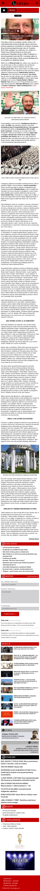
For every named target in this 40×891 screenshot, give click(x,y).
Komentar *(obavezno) (8, 589)
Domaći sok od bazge (9, 810)
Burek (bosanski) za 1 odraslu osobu (14, 813)
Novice (12, 10)
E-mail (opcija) (5, 605)
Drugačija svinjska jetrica (10, 815)
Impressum (7, 878)
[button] (3, 3)
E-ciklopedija (11, 820)
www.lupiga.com (15, 888)
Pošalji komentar (9, 614)
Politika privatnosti (10, 885)
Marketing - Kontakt (10, 883)
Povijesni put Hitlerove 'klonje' (12, 824)
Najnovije (6, 644)
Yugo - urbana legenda (10, 826)
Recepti (7, 806)
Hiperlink (8, 757)
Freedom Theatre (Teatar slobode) (13, 828)
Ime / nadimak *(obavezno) (9, 582)
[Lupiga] (20, 3)
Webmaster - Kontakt (10, 881)
